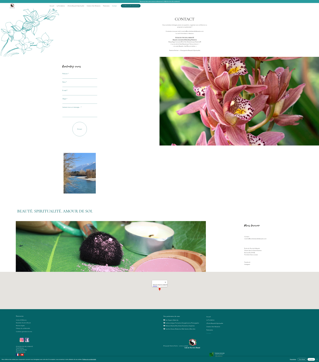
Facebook (247, 262)
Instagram (247, 264)
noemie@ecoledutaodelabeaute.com (192, 31)
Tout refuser (302, 359)
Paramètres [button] (293, 359)
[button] (75, 6)
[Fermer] (317, 359)
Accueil (208, 316)
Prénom (65, 73)
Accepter (311, 359)
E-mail (64, 90)
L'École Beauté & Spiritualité (213, 323)
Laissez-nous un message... (71, 107)
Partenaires (209, 330)
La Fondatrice (210, 320)
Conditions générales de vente (24, 331)
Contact (208, 333)
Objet (64, 99)
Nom (64, 82)
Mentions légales (20, 325)
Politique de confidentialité (23, 328)
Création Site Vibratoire (213, 326)
